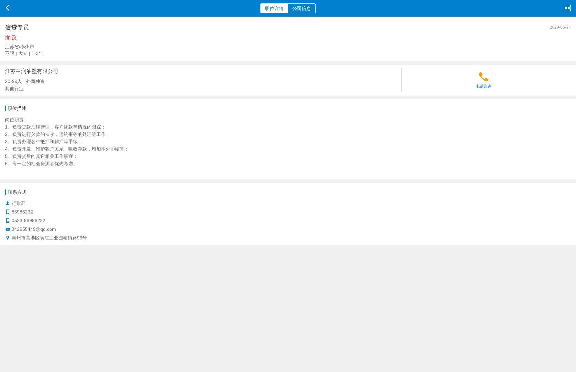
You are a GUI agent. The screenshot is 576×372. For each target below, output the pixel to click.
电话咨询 (484, 86)
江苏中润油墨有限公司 (31, 71)
